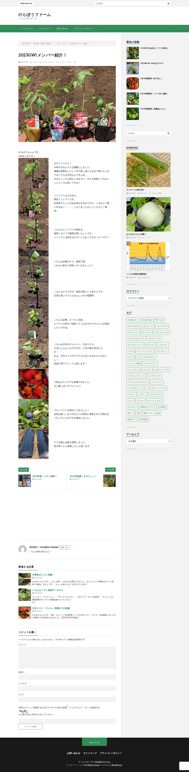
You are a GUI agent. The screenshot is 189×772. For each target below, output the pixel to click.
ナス (45, 62)
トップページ (27, 28)
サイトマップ (44, 28)
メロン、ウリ (71, 62)
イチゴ (34, 62)
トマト (40, 62)
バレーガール (133, 369)
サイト (21, 695)
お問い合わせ (62, 28)
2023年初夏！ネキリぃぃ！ (83, 476)
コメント (22, 645)
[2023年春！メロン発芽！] (24, 480)
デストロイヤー (150, 363)
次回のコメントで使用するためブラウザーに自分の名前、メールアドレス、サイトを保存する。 (60, 707)
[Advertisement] (67, 514)
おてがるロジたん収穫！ (136, 234)
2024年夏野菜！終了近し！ (151, 78)
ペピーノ (131, 394)
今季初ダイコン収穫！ (43, 574)
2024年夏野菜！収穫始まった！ (153, 109)
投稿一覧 (64, 547)
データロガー (145, 277)
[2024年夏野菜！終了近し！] (132, 83)
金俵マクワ (132, 419)
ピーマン (51, 62)
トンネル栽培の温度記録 (136, 274)
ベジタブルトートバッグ (156, 388)
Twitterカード (133, 320)
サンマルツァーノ (135, 345)
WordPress (147, 320)
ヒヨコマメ (146, 369)
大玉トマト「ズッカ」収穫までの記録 (51, 608)
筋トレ (130, 413)
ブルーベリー (61, 62)
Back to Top (94, 742)
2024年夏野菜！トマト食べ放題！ (154, 93)
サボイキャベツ (154, 338)
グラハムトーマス (162, 332)
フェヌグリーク (154, 376)
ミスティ (142, 394)
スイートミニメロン (145, 351)
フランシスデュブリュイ (138, 382)
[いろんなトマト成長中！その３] (24, 594)
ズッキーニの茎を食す (135, 190)
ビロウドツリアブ (162, 369)
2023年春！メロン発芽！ (44, 476)
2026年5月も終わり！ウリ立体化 (100, 3)
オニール (149, 326)
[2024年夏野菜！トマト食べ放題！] (132, 98)
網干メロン (148, 413)
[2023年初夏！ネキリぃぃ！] (109, 480)
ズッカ (130, 357)
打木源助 (161, 407)
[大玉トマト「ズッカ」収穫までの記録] (24, 612)
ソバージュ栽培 (134, 363)
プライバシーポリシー (83, 28)
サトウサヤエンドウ (136, 338)
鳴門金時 (144, 419)
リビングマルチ (155, 394)
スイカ (130, 351)
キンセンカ (146, 332)
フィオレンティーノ (136, 376)
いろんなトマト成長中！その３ (47, 590)
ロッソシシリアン (154, 401)
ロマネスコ (132, 407)
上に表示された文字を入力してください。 (36, 714)
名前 (21, 672)
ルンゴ (130, 401)
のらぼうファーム (34, 14)
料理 (159, 193)
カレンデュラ (161, 326)
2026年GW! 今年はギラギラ (152, 63)
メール (22, 683)
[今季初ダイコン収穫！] (24, 579)
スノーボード (161, 351)
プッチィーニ (156, 382)
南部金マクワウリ (147, 407)
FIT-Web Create (92, 765)
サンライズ (150, 345)
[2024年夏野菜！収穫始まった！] (132, 114)
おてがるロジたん (135, 326)
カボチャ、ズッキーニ (148, 193)
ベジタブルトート (135, 388)
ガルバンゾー (133, 332)
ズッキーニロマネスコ (146, 357)
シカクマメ (162, 345)
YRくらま (159, 320)
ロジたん (140, 401)
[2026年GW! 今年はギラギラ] (132, 68)
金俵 (158, 413)
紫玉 (138, 413)
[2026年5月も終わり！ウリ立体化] (132, 53)
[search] (168, 3)
